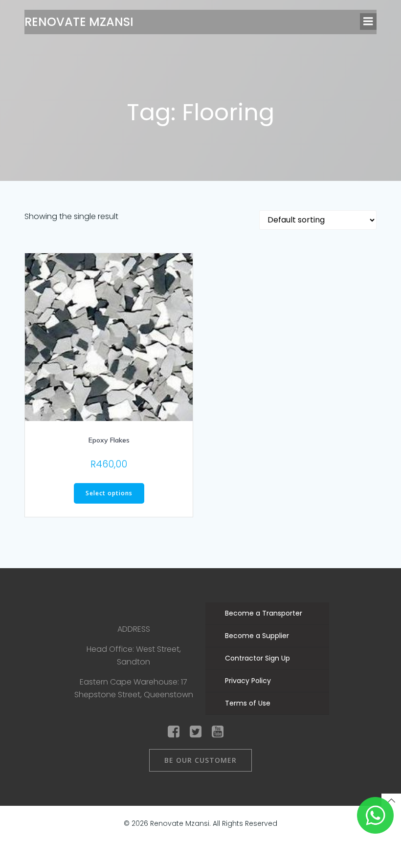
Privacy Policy (248, 681)
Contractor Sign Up (257, 658)
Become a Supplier (257, 636)
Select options (109, 493)
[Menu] (368, 21)
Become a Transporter (263, 613)
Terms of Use (247, 703)
